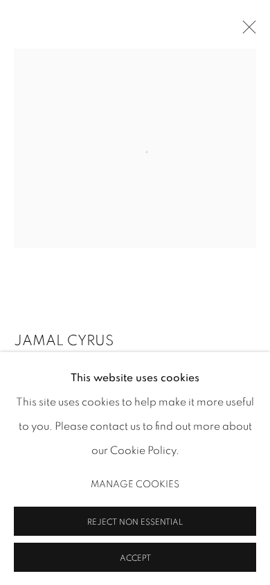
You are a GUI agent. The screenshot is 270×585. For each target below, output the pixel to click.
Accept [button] (135, 557)
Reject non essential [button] (135, 521)
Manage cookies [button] (135, 484)
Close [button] (245, 31)
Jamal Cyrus (64, 340)
